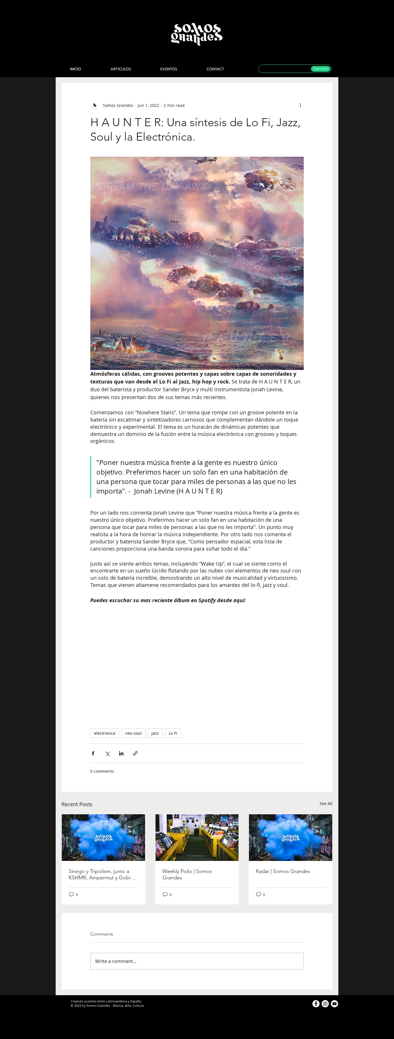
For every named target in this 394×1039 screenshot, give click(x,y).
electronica (104, 733)
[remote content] (197, 659)
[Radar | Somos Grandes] (290, 837)
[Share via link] (135, 753)
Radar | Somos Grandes (283, 871)
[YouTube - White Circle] (334, 1003)
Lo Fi (173, 733)
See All (326, 803)
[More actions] (300, 105)
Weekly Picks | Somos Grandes (187, 874)
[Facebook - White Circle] (316, 1003)
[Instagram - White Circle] (325, 1003)
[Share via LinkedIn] (121, 753)
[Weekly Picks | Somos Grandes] (197, 837)
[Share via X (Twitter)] (107, 753)
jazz (155, 733)
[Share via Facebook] (93, 753)
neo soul (133, 733)
